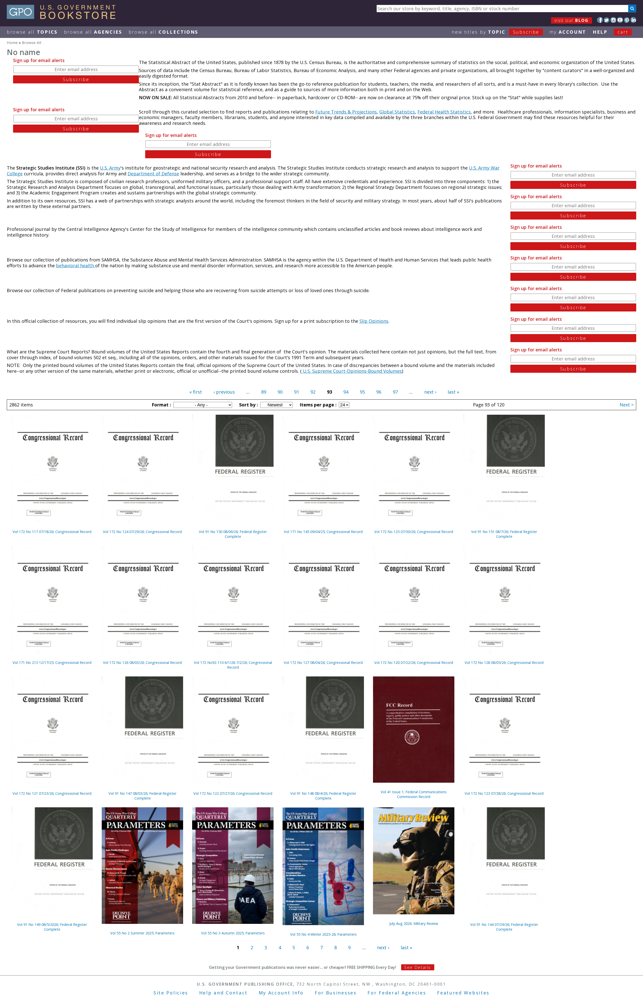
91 (296, 392)
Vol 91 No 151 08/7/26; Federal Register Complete (504, 534)
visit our (571, 20)
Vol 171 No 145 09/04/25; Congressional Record (323, 531)
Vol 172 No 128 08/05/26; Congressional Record (504, 662)
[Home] (63, 17)
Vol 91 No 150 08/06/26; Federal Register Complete (233, 534)
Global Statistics (397, 112)
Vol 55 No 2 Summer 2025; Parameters (142, 933)
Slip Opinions (373, 321)
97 (395, 392)
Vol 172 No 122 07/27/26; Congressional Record (232, 793)
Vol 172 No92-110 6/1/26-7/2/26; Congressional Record (233, 665)
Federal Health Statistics (444, 112)
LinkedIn (633, 20)
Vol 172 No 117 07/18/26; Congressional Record (52, 531)
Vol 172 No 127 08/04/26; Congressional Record (323, 662)
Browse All (32, 32)
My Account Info (281, 993)
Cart (623, 32)
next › (430, 392)
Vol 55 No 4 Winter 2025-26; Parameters (323, 934)
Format (161, 405)
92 (312, 392)
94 (345, 392)
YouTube (620, 20)
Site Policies (170, 993)
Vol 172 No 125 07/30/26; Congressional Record (413, 531)
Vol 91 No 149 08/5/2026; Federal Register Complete (52, 927)
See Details (417, 967)
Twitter (607, 20)
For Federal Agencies (396, 993)
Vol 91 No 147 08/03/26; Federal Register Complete (142, 796)
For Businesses (336, 993)
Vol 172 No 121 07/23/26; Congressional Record (52, 793)
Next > (627, 405)
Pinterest (627, 20)
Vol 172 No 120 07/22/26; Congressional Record (413, 662)
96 (378, 392)
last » (453, 392)
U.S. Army (110, 168)
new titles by (495, 32)
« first (195, 392)
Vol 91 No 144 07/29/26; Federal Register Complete (504, 927)
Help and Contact (223, 993)
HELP (600, 32)
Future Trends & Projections (346, 112)
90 (280, 392)
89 (263, 392)
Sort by (248, 405)
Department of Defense (153, 174)
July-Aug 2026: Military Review (413, 923)
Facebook (600, 20)
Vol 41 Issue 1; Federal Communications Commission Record (414, 794)
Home (12, 42)
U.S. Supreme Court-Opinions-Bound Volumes (352, 371)
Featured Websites (463, 993)
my (567, 32)
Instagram (613, 20)
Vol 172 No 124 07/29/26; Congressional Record (142, 531)
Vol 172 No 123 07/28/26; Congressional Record (504, 793)
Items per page (317, 405)
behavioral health (75, 265)
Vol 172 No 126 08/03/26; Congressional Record (142, 662)
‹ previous (224, 392)
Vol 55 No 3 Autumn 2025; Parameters (233, 933)
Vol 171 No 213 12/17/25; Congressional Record (52, 662)
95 (362, 392)
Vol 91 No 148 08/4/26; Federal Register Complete (323, 796)
